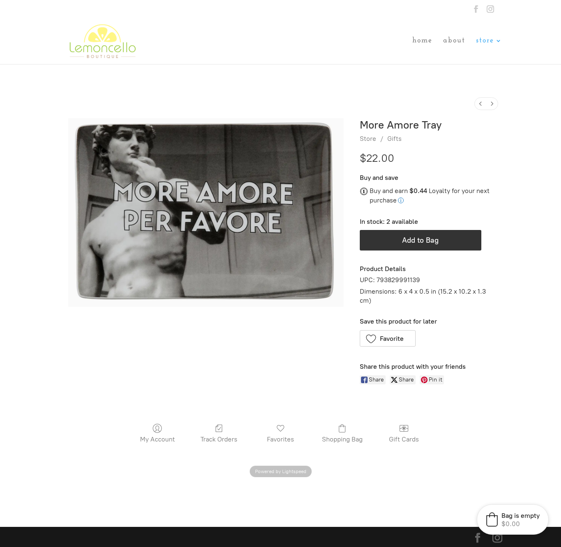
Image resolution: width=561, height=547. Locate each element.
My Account (157, 439)
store (485, 41)
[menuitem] (480, 104)
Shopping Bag (342, 439)
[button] (388, 338)
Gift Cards (404, 439)
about (454, 41)
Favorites (280, 439)
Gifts (394, 138)
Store (368, 138)
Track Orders (218, 439)
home (422, 41)
